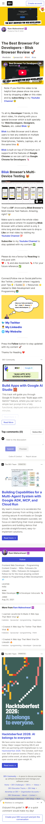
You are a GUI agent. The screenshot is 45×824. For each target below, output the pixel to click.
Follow (22, 559)
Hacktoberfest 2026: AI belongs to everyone (18, 735)
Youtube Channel (10, 236)
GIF (40, 202)
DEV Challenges (17, 785)
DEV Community (9, 776)
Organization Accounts (30, 792)
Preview (23, 449)
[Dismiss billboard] (41, 802)
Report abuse (31, 456)
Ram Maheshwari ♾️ (17, 28)
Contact (32, 795)
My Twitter (12, 322)
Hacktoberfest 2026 (11, 751)
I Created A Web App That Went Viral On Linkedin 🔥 (21, 642)
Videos (36, 785)
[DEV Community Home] (10, 3)
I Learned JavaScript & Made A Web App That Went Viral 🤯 (21, 617)
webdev (6, 57)
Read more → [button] (10, 538)
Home (6, 785)
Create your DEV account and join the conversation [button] (22, 818)
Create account (35, 3)
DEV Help (31, 788)
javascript (18, 57)
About (24, 795)
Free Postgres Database (14, 799)
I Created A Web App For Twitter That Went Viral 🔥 (21, 629)
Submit (10, 449)
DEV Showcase (14, 795)
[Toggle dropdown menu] (41, 360)
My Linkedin (13, 327)
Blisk (24, 126)
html (27, 57)
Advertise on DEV (11, 792)
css (34, 57)
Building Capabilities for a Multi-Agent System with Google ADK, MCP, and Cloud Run (22, 498)
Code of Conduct (15, 456)
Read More (8, 422)
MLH (38, 799)
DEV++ (28, 785)
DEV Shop (30, 799)
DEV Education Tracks (17, 788)
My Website (13, 331)
